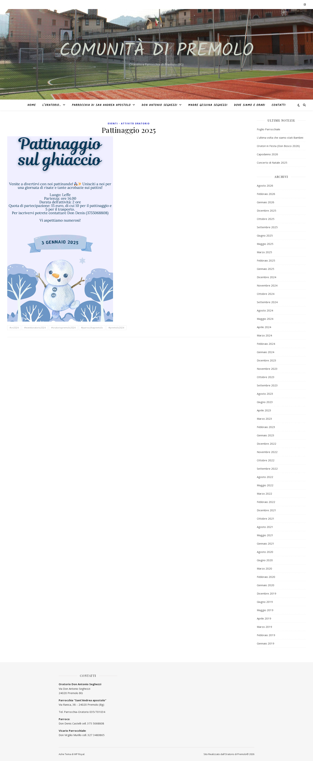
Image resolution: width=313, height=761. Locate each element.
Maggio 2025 (265, 244)
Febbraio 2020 (266, 577)
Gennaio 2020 (265, 585)
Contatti (279, 105)
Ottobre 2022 (265, 460)
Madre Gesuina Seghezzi (208, 105)
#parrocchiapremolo (92, 327)
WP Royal (79, 754)
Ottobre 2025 (265, 219)
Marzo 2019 (264, 627)
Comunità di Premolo (156, 51)
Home (32, 105)
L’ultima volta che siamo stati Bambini (280, 137)
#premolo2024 (116, 327)
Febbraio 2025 (266, 260)
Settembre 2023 (267, 385)
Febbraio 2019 (266, 635)
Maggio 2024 (265, 319)
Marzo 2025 (264, 252)
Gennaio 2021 (265, 543)
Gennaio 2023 (265, 435)
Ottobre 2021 (265, 518)
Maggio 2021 (265, 535)
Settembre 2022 (267, 468)
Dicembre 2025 (266, 210)
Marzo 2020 (264, 568)
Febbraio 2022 (266, 502)
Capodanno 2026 (267, 154)
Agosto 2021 (265, 527)
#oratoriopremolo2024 (63, 327)
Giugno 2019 (265, 602)
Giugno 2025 (265, 235)
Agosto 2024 (265, 310)
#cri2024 (14, 327)
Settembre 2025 (267, 227)
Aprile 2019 (264, 618)
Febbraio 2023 (266, 427)
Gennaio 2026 (265, 202)
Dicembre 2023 (266, 360)
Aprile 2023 (264, 410)
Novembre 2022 (267, 452)
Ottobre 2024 (265, 294)
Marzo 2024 (264, 335)
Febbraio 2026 (266, 194)
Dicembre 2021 (266, 510)
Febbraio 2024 (266, 343)
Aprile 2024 (264, 327)
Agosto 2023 (265, 393)
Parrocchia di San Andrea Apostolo (101, 105)
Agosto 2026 (265, 185)
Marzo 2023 (264, 418)
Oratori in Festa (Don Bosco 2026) (278, 146)
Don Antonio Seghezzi (159, 105)
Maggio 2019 (265, 610)
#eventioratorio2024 (35, 327)
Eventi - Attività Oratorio (129, 123)
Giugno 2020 (265, 560)
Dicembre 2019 (266, 593)
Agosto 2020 (265, 552)
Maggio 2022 (265, 485)
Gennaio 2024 (265, 352)
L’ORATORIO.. (51, 105)
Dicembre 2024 (266, 277)
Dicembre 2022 (266, 443)
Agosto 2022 (265, 477)
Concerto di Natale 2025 (272, 162)
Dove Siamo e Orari (249, 105)
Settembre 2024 (267, 302)
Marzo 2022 (264, 493)
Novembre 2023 (267, 368)
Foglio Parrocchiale (268, 129)
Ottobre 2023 (265, 377)
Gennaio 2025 (265, 269)
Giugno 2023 (265, 402)
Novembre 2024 (267, 285)
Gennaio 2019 (265, 643)
